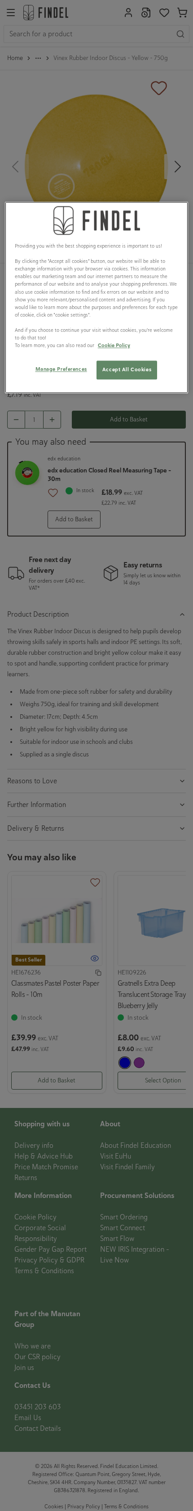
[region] (97, 297)
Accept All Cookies (126, 369)
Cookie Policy (114, 345)
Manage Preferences (61, 369)
